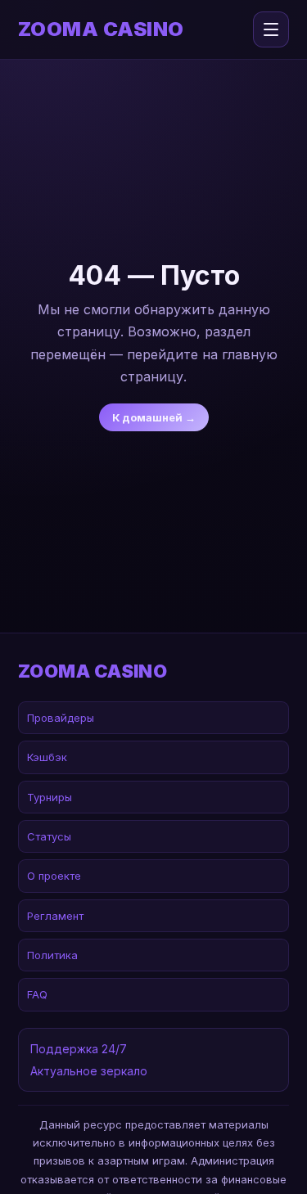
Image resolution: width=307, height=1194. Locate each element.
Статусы (49, 836)
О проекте (54, 875)
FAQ (37, 994)
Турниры (49, 797)
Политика (52, 955)
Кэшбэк (47, 757)
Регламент (55, 915)
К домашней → (154, 417)
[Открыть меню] (271, 29)
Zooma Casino (101, 29)
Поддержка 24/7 (78, 1049)
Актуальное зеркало (88, 1071)
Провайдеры (60, 717)
